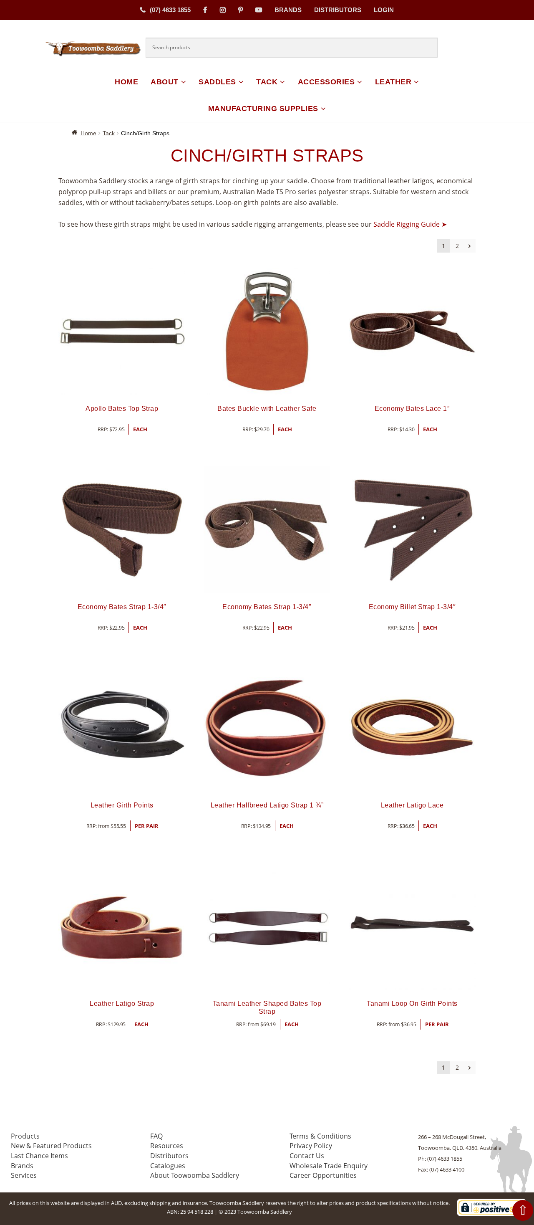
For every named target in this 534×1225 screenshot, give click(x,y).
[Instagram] (223, 10)
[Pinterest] (240, 10)
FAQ (156, 1136)
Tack (266, 82)
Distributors (337, 9)
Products (25, 1136)
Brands (288, 9)
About (165, 82)
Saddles (217, 82)
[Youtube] (258, 10)
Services (24, 1175)
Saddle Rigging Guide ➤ (410, 224)
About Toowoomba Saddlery (194, 1175)
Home (126, 82)
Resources (166, 1145)
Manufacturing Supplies (263, 108)
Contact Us (307, 1155)
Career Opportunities (323, 1175)
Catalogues (167, 1165)
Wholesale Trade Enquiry (329, 1165)
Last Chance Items (39, 1155)
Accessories (326, 82)
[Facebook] (205, 10)
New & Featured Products (51, 1145)
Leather (393, 82)
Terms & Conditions (320, 1136)
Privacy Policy (311, 1145)
